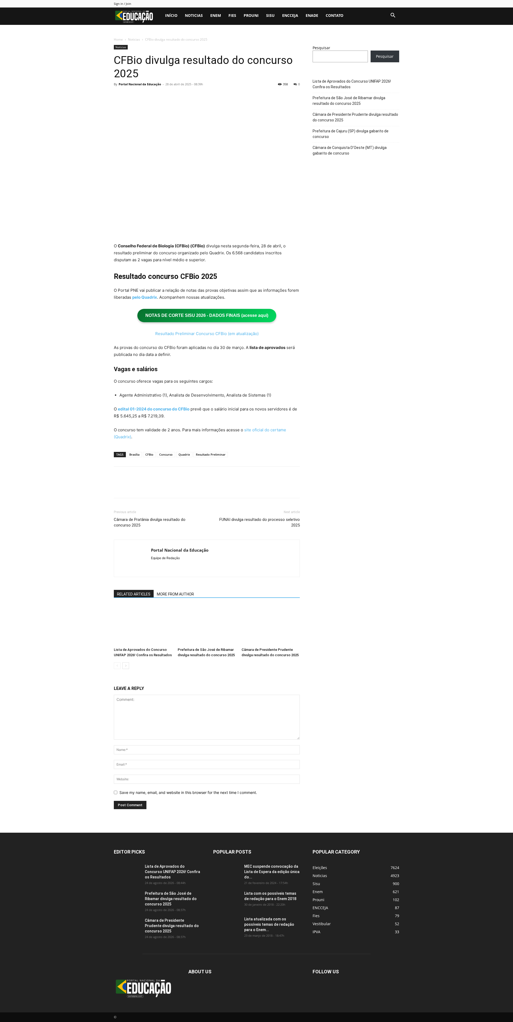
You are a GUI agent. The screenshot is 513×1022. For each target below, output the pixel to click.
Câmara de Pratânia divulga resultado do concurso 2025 (149, 522)
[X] (131, 96)
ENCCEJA (290, 15)
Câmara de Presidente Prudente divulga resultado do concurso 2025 (355, 117)
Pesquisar (321, 47)
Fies (232, 15)
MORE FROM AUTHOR (175, 594)
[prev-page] (117, 665)
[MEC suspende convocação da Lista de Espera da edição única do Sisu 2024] (225, 872)
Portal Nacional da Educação (140, 84)
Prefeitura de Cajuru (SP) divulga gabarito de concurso (350, 134)
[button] (392, 15)
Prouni (251, 15)
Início (171, 15)
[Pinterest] (143, 96)
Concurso (166, 454)
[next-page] (125, 665)
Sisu (270, 15)
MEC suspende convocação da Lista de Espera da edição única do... (272, 871)
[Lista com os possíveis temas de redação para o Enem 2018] (226, 900)
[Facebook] (119, 96)
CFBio (149, 454)
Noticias (194, 15)
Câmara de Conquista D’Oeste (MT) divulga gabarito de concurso (350, 150)
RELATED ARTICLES (133, 594)
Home (118, 39)
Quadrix (184, 454)
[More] (168, 96)
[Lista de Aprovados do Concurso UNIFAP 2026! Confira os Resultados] (143, 625)
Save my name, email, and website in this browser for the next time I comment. (188, 792)
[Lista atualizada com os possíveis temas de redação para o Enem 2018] (226, 925)
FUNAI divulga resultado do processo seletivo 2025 (259, 522)
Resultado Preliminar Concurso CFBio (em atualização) (207, 333)
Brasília (134, 454)
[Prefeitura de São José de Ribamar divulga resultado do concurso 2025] (207, 625)
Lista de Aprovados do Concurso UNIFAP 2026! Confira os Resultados (352, 84)
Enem (215, 15)
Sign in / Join (122, 4)
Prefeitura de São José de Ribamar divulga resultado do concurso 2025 (349, 101)
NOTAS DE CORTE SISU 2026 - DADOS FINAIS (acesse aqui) (206, 315)
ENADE (312, 15)
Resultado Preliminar (211, 454)
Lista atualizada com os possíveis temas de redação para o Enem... (269, 924)
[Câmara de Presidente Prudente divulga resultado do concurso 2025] (271, 625)
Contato (334, 15)
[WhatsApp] (156, 96)
